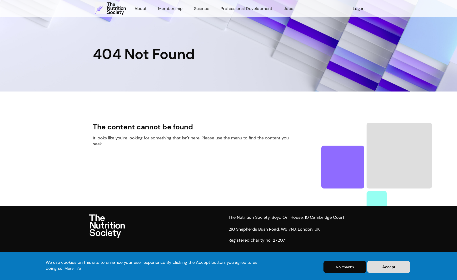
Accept (388, 267)
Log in (358, 8)
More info (73, 268)
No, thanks (345, 267)
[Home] (111, 8)
